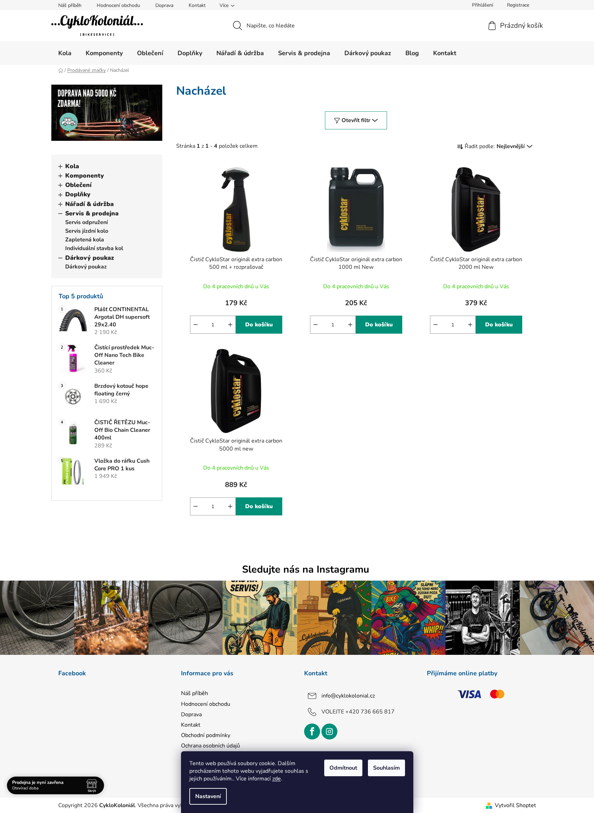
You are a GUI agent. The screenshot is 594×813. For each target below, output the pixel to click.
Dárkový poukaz (89, 258)
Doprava (164, 5)
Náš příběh (69, 5)
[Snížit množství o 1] (195, 324)
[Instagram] (329, 731)
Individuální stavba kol (94, 248)
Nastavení (208, 796)
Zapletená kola (84, 239)
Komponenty (84, 175)
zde (276, 778)
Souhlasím (386, 768)
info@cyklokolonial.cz (348, 696)
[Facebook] (312, 731)
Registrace (518, 5)
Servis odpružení (86, 222)
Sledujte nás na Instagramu (305, 569)
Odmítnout (343, 768)
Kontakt (197, 5)
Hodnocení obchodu (118, 5)
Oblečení (78, 185)
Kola (72, 166)
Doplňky (78, 194)
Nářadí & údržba (89, 204)
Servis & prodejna (92, 213)
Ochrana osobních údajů (210, 746)
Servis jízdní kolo (86, 231)
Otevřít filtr (356, 120)
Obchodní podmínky (205, 735)
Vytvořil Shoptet (515, 805)
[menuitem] (64, 53)
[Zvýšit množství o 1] (230, 324)
